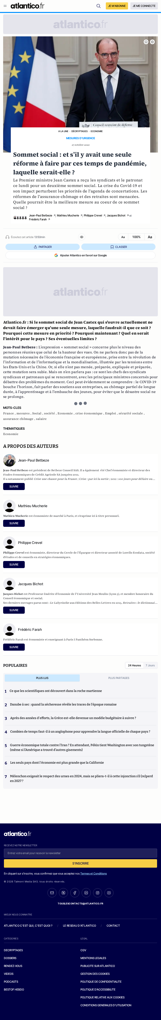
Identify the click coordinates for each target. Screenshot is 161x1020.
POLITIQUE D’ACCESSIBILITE (97, 989)
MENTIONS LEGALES (93, 958)
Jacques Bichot (116, 215)
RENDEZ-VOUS (13, 966)
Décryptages (79, 131)
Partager (45, 246)
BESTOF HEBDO (14, 989)
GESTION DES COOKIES (95, 973)
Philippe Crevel (93, 215)
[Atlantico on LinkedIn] (86, 892)
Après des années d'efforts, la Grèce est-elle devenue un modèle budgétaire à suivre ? (73, 718)
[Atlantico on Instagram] (97, 892)
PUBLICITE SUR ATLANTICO (97, 966)
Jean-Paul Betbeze (40, 215)
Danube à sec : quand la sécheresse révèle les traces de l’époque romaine (63, 704)
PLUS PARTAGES (118, 678)
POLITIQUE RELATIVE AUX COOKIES (102, 997)
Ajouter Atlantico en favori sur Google (83, 255)
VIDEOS (8, 973)
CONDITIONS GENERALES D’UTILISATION (105, 1005)
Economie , (66, 413)
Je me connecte (144, 5)
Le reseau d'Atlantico (79, 925)
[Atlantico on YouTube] (108, 892)
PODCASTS (11, 981)
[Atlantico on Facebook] (74, 892)
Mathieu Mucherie (68, 215)
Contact (113, 925)
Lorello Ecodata (133, 553)
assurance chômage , (19, 419)
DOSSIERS (10, 958)
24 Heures (134, 665)
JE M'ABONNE (117, 5)
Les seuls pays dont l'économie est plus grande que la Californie (57, 762)
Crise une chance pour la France (55, 479)
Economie (97, 131)
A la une (63, 131)
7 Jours (150, 665)
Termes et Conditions (93, 873)
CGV (83, 950)
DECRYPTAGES (13, 950)
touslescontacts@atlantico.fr (80, 903)
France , (9, 413)
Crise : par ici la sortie (94, 479)
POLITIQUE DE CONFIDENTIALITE (101, 981)
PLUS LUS (42, 678)
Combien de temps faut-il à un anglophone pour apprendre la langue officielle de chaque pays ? (80, 731)
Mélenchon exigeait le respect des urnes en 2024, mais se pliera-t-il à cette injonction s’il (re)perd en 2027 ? (81, 778)
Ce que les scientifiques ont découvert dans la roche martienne (56, 691)
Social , (38, 413)
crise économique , (90, 413)
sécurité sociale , (132, 413)
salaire (41, 419)
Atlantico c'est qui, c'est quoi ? (28, 925)
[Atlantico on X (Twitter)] (63, 892)
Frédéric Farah (38, 219)
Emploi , (112, 413)
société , (51, 413)
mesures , (24, 413)
